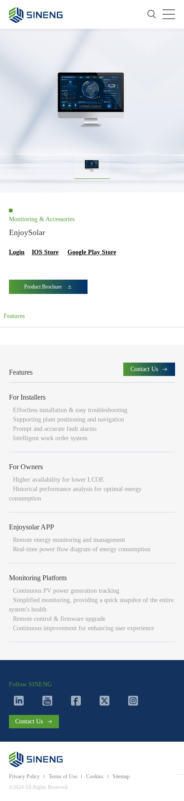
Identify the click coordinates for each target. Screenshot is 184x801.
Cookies (95, 776)
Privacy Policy (24, 776)
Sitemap (121, 776)
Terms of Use (63, 776)
